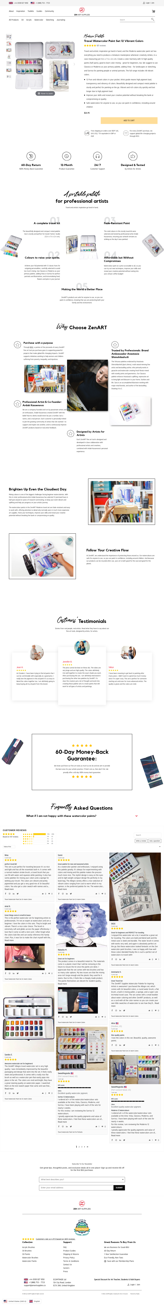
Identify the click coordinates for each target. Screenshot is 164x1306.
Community (49, 11)
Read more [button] (9, 889)
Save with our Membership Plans (120, 1261)
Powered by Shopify (134, 1293)
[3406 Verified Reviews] (82, 1236)
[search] (135, 20)
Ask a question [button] (154, 841)
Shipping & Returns (71, 1254)
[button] (90, 45)
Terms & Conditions (71, 1261)
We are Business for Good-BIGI (116, 1247)
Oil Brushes (27, 1251)
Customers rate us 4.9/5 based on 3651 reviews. (55, 1239)
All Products (14, 20)
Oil (22, 20)
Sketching (50, 20)
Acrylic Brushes (28, 1247)
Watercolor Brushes (30, 1258)
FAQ (64, 1247)
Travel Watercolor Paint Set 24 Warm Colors (18, 899)
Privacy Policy (69, 1258)
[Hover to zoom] (45, 65)
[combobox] (81, 1179)
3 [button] (81, 1147)
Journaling (61, 20)
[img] (28, 860)
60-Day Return (110, 1251)
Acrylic (29, 20)
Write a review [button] (141, 841)
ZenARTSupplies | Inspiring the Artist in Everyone (117, 1293)
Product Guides (69, 1251)
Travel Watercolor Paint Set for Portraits (70, 1132)
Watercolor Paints (29, 1261)
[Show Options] (123, 1179)
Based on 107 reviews (10, 837)
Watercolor (38, 20)
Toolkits (31, 11)
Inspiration (20, 11)
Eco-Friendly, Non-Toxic (113, 1258)
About (11, 11)
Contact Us (67, 1264)
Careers (66, 1268)
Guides (39, 11)
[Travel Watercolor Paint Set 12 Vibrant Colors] (9, 37)
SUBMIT (119, 1188)
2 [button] (79, 1147)
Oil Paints (26, 1254)
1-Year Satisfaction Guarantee (116, 1254)
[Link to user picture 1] (135, 886)
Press (65, 1271)
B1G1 (31, 347)
